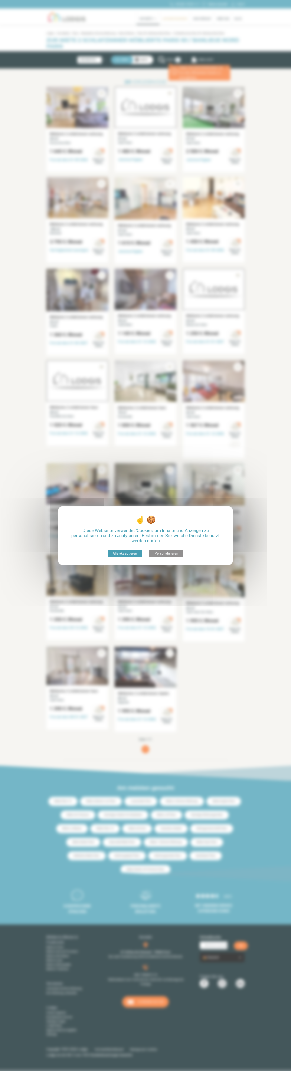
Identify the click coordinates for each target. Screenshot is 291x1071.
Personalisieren (166, 553)
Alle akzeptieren (125, 553)
